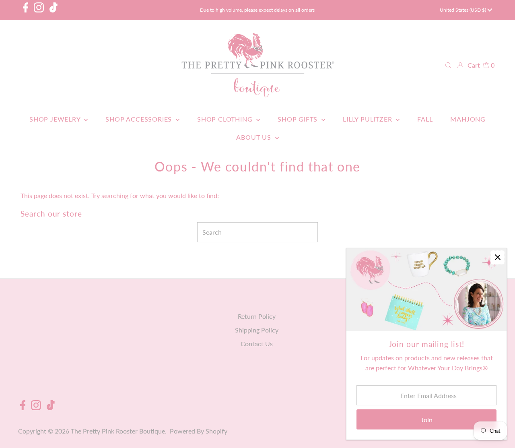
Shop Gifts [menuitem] (298, 119)
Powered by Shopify (198, 431)
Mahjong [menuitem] (468, 119)
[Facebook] (26, 10)
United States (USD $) (463, 10)
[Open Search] (448, 65)
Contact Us (257, 343)
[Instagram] (39, 10)
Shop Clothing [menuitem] (225, 119)
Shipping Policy (256, 330)
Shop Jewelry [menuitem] (55, 119)
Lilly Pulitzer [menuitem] (368, 119)
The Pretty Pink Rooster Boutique (118, 431)
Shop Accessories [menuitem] (139, 119)
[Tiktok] (53, 10)
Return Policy (257, 316)
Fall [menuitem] (425, 119)
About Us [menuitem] (254, 137)
